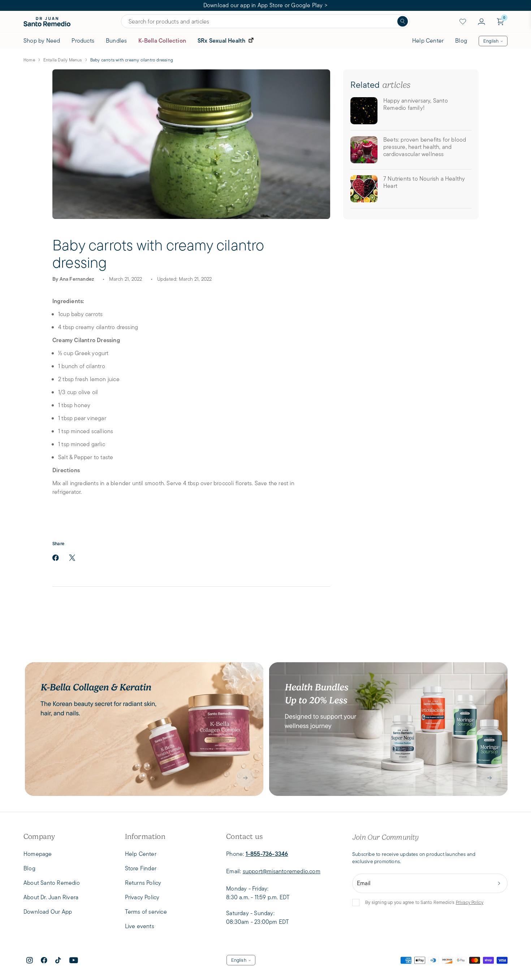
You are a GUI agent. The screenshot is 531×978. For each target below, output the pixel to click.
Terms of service (146, 912)
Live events (139, 926)
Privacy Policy (470, 902)
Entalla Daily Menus (62, 59)
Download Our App (47, 912)
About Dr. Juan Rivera (50, 897)
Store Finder (140, 868)
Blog (461, 40)
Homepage (37, 854)
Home (29, 59)
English (490, 41)
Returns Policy (143, 883)
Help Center (428, 40)
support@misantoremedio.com (281, 871)
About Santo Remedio (51, 883)
